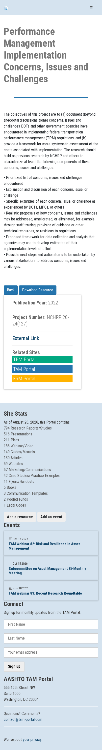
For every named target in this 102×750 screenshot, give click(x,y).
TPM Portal (24, 360)
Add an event (51, 516)
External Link (25, 338)
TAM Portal (24, 369)
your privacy (32, 739)
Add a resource (20, 516)
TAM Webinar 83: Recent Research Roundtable (45, 593)
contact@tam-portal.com (23, 719)
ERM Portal (24, 379)
